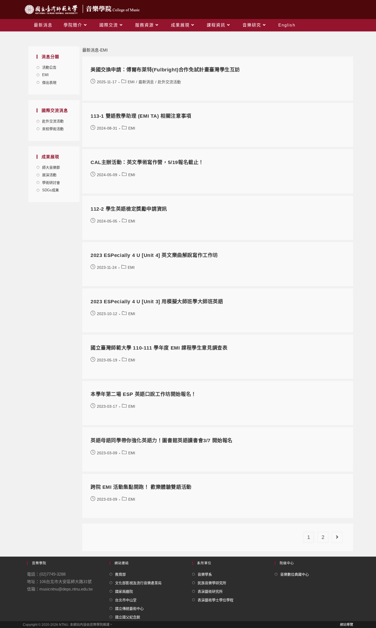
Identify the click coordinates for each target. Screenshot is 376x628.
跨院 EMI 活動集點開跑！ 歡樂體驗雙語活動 (141, 487)
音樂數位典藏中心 (294, 574)
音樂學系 (205, 574)
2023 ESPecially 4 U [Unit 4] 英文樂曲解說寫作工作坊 (154, 255)
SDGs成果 (50, 190)
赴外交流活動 (53, 121)
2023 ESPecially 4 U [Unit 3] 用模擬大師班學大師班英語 (157, 301)
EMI (45, 75)
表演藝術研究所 (210, 591)
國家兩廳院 (124, 591)
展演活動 (49, 175)
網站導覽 (346, 625)
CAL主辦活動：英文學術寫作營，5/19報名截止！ (147, 162)
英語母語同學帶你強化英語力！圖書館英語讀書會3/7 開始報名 (162, 440)
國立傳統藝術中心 (129, 608)
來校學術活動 (53, 129)
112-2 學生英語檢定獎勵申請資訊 (129, 209)
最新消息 (146, 82)
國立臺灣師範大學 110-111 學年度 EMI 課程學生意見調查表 (159, 348)
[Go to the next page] (337, 537)
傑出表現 (49, 82)
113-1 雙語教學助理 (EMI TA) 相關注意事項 (141, 116)
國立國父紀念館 (127, 617)
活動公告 (49, 67)
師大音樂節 (51, 167)
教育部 (120, 574)
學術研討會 (51, 183)
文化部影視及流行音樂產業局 (138, 583)
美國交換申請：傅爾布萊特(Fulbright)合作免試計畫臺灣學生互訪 (165, 70)
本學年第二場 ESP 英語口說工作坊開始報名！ (143, 394)
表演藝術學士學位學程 (215, 600)
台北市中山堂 (126, 600)
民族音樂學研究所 (212, 583)
